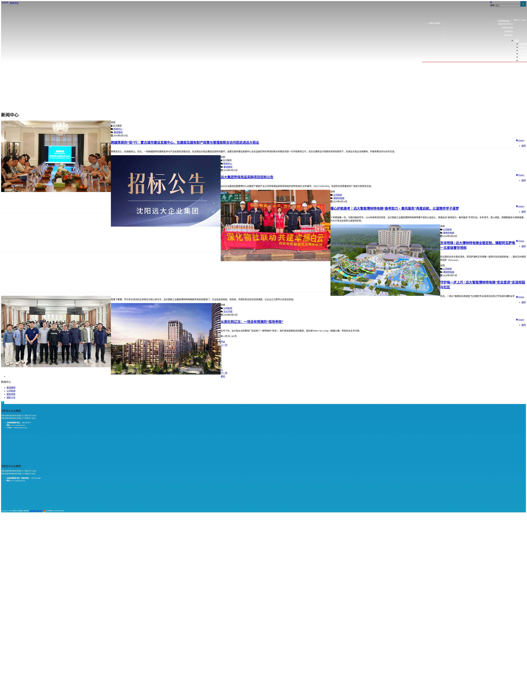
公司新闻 (11, 391)
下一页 (224, 373)
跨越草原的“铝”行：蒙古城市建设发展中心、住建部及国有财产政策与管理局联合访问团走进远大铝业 (185, 142)
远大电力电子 (508, 35)
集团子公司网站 (434, 23)
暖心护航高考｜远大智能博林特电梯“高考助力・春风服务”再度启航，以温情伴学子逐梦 (394, 208)
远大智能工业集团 (507, 27)
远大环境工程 (508, 31)
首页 (516, 40)
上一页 (224, 345)
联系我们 (507, 21)
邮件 (524, 146)
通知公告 (11, 397)
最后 (223, 376)
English (523, 20)
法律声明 (501, 21)
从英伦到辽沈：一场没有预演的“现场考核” (252, 322)
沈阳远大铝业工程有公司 (505, 24)
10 (222, 370)
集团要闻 (11, 387)
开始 (223, 342)
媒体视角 (11, 394)
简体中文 (517, 20)
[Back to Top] (2, 402)
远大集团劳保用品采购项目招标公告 (247, 177)
